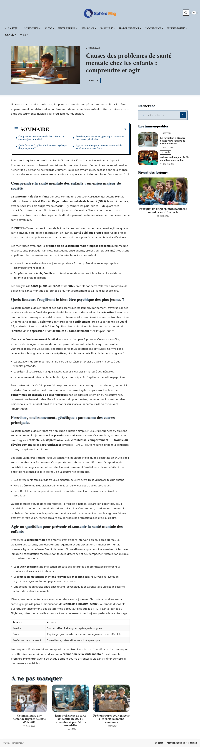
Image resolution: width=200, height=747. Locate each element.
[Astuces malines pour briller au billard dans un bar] (148, 157)
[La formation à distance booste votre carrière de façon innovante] (148, 139)
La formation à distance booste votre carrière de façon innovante (172, 140)
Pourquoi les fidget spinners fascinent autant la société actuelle (163, 210)
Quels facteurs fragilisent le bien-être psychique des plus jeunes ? (42, 147)
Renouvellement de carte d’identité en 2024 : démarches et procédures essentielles (70, 720)
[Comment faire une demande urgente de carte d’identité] (29, 698)
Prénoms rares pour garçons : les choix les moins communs (111, 718)
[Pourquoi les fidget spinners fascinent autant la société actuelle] (163, 191)
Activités (166, 152)
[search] (186, 13)
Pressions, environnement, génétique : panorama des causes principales (100, 138)
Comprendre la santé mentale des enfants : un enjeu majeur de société (41, 138)
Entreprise (167, 133)
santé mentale (24, 196)
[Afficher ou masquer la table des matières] (87, 129)
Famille (93, 80)
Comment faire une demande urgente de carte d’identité (29, 718)
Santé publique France (88, 232)
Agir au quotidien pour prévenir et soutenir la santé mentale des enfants (99, 147)
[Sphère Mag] (100, 12)
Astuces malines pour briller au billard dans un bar (175, 158)
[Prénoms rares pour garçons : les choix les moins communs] (111, 698)
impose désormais (101, 246)
